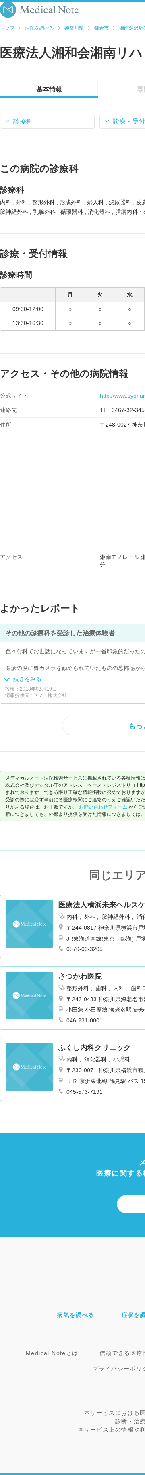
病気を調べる (75, 1315)
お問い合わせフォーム (103, 807)
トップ (7, 28)
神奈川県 (74, 28)
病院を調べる (39, 28)
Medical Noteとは (52, 1353)
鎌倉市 (101, 28)
